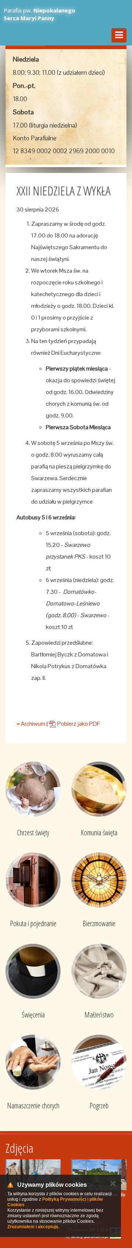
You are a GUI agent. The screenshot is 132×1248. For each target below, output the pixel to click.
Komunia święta (99, 832)
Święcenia (33, 1015)
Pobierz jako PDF (78, 724)
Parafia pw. (39, 14)
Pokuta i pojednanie (33, 923)
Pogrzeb (99, 1106)
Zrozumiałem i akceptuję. (33, 1226)
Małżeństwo (99, 1015)
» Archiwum (30, 724)
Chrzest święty (33, 832)
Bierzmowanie (98, 923)
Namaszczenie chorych (33, 1106)
